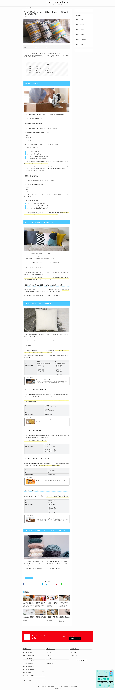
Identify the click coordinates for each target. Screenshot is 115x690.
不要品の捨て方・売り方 (81, 42)
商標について (73, 686)
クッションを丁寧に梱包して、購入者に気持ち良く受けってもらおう (45, 73)
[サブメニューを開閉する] (91, 37)
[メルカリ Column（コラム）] (57, 2)
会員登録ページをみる (75, 638)
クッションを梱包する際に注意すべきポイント (40, 68)
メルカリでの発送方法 (81, 34)
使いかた (49, 658)
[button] (27, 584)
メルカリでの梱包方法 (28, 577)
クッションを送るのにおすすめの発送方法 (39, 70)
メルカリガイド (74, 652)
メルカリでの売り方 (81, 29)
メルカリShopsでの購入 (81, 22)
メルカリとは (50, 652)
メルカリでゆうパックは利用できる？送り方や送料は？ (48, 518)
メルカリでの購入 (80, 19)
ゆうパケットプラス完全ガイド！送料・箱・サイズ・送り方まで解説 (50, 480)
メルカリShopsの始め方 (81, 39)
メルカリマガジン (75, 655)
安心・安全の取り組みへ (49, 686)
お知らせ (49, 655)
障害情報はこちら (67, 686)
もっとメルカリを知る (52, 661)
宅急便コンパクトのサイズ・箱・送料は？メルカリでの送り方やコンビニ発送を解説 (51, 420)
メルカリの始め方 (80, 24)
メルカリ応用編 (80, 37)
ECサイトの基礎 (80, 44)
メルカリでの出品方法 (81, 27)
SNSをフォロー (50, 663)
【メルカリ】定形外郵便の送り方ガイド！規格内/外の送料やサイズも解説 (52, 380)
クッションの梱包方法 (35, 66)
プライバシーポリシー (59, 686)
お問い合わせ (41, 686)
